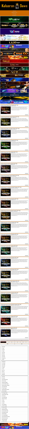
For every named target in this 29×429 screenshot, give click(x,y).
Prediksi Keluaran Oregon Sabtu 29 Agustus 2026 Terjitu (9, 152)
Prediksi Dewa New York (13, 223)
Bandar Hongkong (4, 413)
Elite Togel (3, 355)
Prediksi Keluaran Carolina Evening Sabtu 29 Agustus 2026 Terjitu (10, 210)
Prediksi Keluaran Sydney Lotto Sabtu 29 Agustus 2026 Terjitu (10, 128)
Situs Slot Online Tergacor (5, 383)
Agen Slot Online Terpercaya (5, 389)
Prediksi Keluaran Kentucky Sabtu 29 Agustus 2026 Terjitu (9, 234)
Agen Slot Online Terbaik (5, 394)
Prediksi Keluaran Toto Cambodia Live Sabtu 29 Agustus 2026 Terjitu (11, 187)
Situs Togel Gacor (4, 404)
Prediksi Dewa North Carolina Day (16, 305)
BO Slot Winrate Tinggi (5, 412)
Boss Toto (3, 370)
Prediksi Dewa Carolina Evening (13, 211)
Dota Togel (3, 346)
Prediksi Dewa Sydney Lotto (13, 129)
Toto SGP (3, 401)
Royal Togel (3, 356)
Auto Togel (3, 352)
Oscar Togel (3, 364)
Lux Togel (3, 367)
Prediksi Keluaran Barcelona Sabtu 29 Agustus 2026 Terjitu (10, 269)
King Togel (3, 374)
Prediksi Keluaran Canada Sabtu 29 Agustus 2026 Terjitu (9, 316)
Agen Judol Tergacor (4, 419)
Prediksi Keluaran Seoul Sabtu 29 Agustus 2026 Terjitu (9, 163)
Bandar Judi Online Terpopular (5, 385)
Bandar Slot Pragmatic (5, 382)
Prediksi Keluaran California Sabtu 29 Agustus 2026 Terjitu (9, 257)
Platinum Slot (3, 361)
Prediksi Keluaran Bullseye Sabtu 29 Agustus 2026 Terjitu (9, 140)
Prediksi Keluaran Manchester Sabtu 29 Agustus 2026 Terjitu (10, 116)
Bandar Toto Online (4, 398)
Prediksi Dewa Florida (14, 246)
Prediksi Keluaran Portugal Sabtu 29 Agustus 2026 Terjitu (9, 292)
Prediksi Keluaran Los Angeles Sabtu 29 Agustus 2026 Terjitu (10, 281)
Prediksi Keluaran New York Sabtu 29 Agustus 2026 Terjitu (9, 222)
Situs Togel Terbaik (4, 386)
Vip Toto (3, 359)
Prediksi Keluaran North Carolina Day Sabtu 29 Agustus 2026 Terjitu (11, 304)
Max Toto (3, 371)
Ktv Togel (3, 349)
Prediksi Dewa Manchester (13, 117)
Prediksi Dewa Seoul (12, 164)
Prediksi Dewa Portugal (14, 293)
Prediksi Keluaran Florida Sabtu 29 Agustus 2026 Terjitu (9, 245)
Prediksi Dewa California (14, 258)
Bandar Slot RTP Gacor (5, 409)
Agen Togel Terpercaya (5, 379)
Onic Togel (3, 376)
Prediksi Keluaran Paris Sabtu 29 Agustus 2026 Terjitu (9, 328)
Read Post (26, 114)
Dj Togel (3, 348)
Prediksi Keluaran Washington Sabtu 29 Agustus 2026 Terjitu (10, 175)
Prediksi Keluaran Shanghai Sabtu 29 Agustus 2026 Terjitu (9, 105)
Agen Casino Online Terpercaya (6, 416)
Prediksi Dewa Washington (13, 176)
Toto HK (3, 400)
